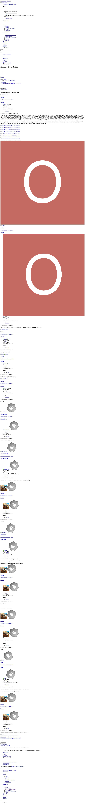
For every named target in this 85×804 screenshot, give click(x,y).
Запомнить (7, 15)
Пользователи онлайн (10, 28)
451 (6, 106)
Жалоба (7, 111)
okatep (2, 227)
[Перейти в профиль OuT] (2, 660)
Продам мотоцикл (11, 80)
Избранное (5, 42)
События (5, 45)
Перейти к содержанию (5, 1)
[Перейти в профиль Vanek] (2, 77)
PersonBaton (3, 414)
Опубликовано (6, 99)
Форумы (7, 26)
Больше (7, 31)
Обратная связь (6, 763)
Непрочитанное (8, 36)
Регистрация (5, 20)
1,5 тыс (7, 552)
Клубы (4, 44)
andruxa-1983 (4, 453)
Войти (7, 16)
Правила (7, 29)
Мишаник (3, 534)
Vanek (5, 79)
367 (6, 432)
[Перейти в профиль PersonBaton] (3, 411)
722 (6, 471)
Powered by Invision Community (17, 766)
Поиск (6, 38)
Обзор (4, 25)
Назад (6, 776)
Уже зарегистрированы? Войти (10, 4)
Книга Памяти (6, 40)
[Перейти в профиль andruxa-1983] (3, 451)
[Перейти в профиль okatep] (42, 224)
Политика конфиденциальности (10, 762)
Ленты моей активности (10, 35)
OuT (1, 662)
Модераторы (8, 30)
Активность (5, 32)
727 (6, 680)
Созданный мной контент (10, 37)
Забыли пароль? (8, 18)
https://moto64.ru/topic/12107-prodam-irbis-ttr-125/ (10, 83)
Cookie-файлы (6, 764)
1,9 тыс (7, 318)
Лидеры (4, 41)
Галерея (7, 27)
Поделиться (3, 82)
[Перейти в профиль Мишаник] (3, 532)
